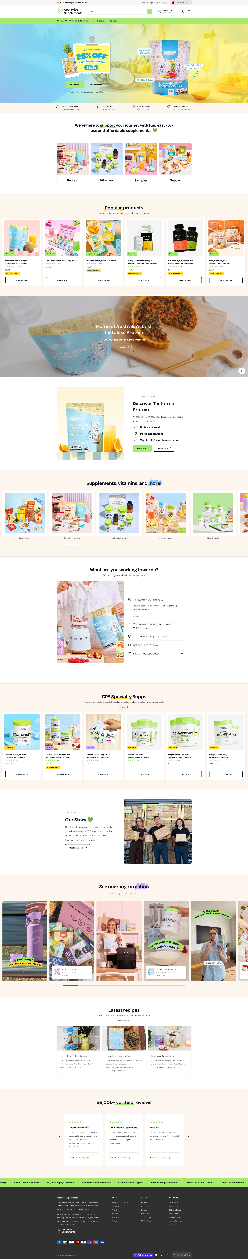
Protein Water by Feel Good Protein (101, 260)
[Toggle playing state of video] (241, 371)
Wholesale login (147, 3)
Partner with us (146, 1213)
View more (122, 1020)
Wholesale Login (147, 1221)
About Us (144, 1206)
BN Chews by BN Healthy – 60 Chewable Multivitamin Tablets (181, 262)
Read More (163, 448)
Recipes (144, 1210)
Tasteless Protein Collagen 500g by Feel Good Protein (16, 262)
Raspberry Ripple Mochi (162, 1055)
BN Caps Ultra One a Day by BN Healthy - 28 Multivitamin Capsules (142, 262)
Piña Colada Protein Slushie (73, 1055)
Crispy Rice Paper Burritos (118, 1055)
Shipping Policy (175, 1210)
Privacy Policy (174, 1213)
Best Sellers (24, 538)
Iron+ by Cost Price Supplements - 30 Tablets (138, 755)
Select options (103, 280)
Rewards (144, 1202)
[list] (124, 108)
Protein (115, 1210)
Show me (137, 616)
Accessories (116, 1221)
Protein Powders (72, 538)
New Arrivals (213, 538)
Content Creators (147, 1217)
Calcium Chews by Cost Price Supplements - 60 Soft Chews (58, 755)
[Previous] (60, 1137)
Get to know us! (76, 847)
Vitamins (115, 1217)
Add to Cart (142, 448)
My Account (174, 1202)
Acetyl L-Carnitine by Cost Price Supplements (219, 755)
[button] (189, 11)
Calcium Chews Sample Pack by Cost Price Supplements (98, 755)
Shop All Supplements (120, 1202)
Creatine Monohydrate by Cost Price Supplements (15, 755)
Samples (115, 1206)
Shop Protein (96, 84)
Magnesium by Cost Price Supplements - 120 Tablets (179, 755)
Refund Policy (174, 1217)
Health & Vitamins (119, 538)
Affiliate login (163, 3)
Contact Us (173, 1206)
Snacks (115, 1213)
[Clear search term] (144, 11)
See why (123, 347)
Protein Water (166, 538)
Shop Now (74, 84)
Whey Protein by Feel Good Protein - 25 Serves (219, 262)
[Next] (188, 1137)
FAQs (171, 1224)
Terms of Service (175, 1221)
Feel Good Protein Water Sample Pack (61, 260)
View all (122, 707)
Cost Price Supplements (69, 1255)
